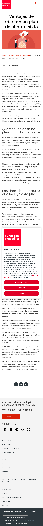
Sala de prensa (7, 501)
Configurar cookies (28, 520)
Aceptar (22, 293)
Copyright (8, 524)
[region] (21, 263)
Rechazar (21, 288)
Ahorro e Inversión (23, 56)
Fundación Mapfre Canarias (12, 511)
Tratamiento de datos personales (15, 517)
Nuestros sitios (7, 490)
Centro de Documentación (11, 497)
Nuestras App (6, 493)
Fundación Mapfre (21, 524)
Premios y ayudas (8, 452)
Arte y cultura (7, 444)
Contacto (5, 505)
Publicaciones (7, 464)
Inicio (4, 56)
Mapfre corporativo (30, 511)
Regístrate (10, 416)
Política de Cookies (11, 520)
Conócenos (6, 460)
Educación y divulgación (10, 448)
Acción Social (6, 440)
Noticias (11, 56)
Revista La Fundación (9, 468)
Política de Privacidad (21, 277)
